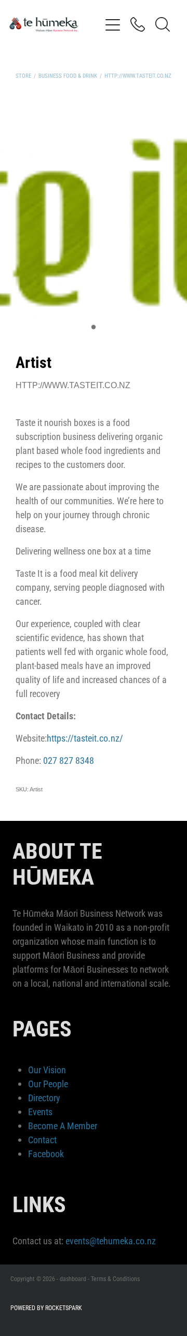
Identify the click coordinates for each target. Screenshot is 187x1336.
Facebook (46, 1153)
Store (23, 75)
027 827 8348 (68, 760)
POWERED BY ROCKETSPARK (46, 1307)
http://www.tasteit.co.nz (137, 75)
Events (40, 1111)
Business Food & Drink (67, 75)
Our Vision (47, 1069)
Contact (42, 1139)
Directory (44, 1097)
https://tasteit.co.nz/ (85, 738)
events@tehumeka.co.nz (110, 1240)
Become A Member (62, 1125)
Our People (48, 1083)
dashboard (73, 1278)
